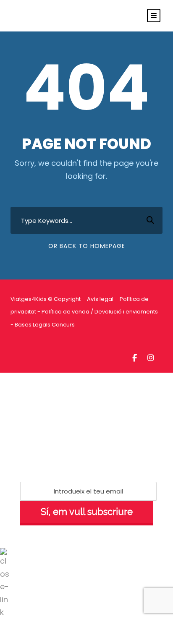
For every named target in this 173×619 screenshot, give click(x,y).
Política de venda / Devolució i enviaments (100, 312)
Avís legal (100, 299)
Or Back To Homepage (86, 246)
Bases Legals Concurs (45, 325)
